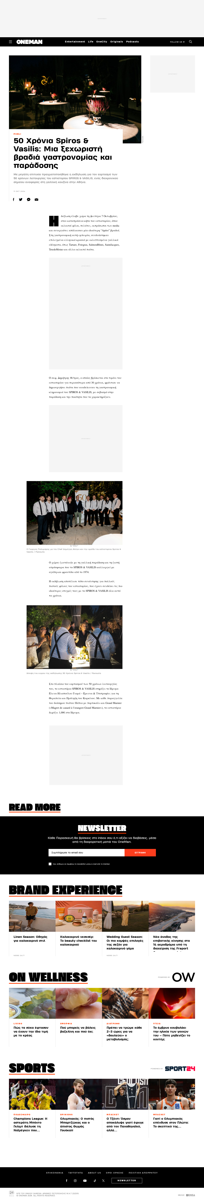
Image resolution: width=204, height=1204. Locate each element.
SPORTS (32, 1069)
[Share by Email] (36, 199)
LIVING (18, 1024)
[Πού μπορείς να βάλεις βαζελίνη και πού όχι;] (79, 1003)
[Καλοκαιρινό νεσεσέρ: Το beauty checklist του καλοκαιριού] (79, 916)
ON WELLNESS (48, 978)
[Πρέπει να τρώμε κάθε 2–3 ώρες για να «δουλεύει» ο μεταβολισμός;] (125, 1003)
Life (90, 42)
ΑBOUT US (94, 1173)
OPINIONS (66, 1115)
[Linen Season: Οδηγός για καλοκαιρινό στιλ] (32, 916)
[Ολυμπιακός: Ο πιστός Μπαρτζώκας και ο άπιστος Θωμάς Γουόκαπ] (79, 1094)
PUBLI (17, 134)
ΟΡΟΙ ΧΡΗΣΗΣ (115, 1173)
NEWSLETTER (127, 1181)
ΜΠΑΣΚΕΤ (113, 1115)
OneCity (101, 42)
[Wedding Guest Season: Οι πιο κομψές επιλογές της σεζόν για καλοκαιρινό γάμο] (125, 916)
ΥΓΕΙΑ (157, 1024)
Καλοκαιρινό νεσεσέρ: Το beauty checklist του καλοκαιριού (78, 940)
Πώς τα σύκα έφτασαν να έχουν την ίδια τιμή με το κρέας (31, 1031)
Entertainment (75, 42)
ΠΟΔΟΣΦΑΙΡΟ (22, 1115)
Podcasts (132, 42)
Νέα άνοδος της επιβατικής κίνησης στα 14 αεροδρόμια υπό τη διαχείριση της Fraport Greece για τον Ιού (171, 944)
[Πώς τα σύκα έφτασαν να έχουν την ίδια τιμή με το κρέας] (32, 1003)
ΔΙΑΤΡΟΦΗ (113, 1024)
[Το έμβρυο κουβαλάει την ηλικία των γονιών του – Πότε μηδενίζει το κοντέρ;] (172, 1003)
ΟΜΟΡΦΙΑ (66, 1024)
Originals (116, 42)
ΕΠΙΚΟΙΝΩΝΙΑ (54, 1173)
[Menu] (10, 41)
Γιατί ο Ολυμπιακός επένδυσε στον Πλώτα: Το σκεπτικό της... (171, 1122)
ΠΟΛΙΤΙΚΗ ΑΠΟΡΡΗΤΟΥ (143, 1173)
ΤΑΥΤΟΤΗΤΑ (75, 1173)
